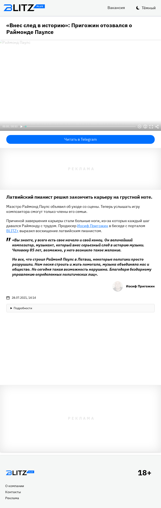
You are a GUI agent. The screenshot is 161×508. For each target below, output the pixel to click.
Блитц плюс (24, 7)
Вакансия (116, 7)
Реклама (12, 498)
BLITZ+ (12, 230)
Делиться (157, 127)
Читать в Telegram (80, 139)
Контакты (13, 492)
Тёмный (149, 7)
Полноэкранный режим (151, 127)
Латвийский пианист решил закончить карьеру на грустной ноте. (79, 197)
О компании (14, 486)
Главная (20, 473)
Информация (145, 127)
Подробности (23, 308)
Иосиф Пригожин (92, 225)
